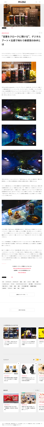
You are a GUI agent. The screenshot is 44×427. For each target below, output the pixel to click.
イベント (29, 281)
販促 (21, 281)
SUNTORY (4, 288)
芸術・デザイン (5, 286)
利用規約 (14, 424)
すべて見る (37, 390)
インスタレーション (6, 283)
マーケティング (8, 281)
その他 (11, 286)
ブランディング (15, 281)
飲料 (18, 286)
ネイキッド (10, 288)
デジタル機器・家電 (25, 286)
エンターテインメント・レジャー (21, 283)
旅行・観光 (30, 283)
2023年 (23, 288)
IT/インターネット (38, 283)
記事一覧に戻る (22, 310)
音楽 (37, 281)
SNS (24, 281)
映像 (33, 281)
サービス (12, 283)
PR (3, 281)
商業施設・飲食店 (33, 286)
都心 (18, 288)
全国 (14, 288)
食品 (15, 286)
